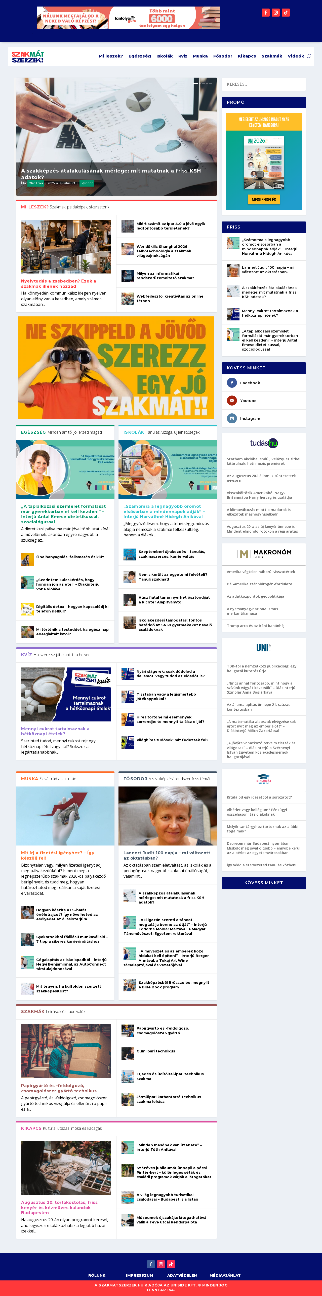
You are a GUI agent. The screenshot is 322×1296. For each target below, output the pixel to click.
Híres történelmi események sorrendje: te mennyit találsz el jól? (170, 719)
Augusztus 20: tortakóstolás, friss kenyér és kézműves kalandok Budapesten (59, 1207)
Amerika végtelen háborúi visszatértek (261, 571)
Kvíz (182, 56)
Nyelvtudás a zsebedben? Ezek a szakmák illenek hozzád (58, 284)
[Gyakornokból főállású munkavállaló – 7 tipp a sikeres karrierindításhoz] (27, 939)
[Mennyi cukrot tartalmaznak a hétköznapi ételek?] (66, 694)
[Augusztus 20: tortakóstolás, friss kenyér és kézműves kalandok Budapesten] (66, 1168)
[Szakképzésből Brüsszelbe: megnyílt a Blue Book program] (130, 985)
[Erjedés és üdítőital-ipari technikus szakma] (128, 1076)
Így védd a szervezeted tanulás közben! (261, 865)
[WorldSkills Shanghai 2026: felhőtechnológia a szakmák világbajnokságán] (128, 249)
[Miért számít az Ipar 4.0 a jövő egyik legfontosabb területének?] (128, 226)
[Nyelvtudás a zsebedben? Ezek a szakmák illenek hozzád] (66, 247)
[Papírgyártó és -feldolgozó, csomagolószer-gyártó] (128, 1031)
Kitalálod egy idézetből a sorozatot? (259, 797)
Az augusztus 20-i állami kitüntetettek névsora (261, 478)
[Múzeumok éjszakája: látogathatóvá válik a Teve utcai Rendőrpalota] (128, 1220)
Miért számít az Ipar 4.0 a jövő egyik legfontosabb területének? (171, 226)
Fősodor (222, 56)
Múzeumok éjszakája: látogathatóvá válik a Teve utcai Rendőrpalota (171, 1219)
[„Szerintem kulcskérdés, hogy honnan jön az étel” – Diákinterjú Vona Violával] (27, 582)
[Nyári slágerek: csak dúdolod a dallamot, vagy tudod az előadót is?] (128, 674)
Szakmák (272, 56)
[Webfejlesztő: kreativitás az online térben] (128, 299)
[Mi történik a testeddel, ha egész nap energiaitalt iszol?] (27, 632)
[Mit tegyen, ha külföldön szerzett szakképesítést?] (27, 989)
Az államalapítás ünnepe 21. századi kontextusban (259, 706)
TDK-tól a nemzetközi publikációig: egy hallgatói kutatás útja (262, 668)
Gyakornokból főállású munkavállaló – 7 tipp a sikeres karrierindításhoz (72, 939)
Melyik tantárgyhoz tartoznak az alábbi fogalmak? (262, 828)
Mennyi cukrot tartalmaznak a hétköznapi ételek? (55, 731)
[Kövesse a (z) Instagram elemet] (276, 13)
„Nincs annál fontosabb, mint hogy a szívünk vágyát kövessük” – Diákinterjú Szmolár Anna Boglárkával (261, 688)
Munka (200, 56)
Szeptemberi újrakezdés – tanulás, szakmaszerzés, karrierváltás (172, 553)
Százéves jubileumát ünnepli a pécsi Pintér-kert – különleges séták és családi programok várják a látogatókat (174, 1172)
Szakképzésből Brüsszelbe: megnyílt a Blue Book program (174, 984)
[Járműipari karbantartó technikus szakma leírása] (128, 1099)
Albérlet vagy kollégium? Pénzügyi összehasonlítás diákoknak (257, 812)
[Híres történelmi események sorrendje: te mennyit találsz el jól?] (128, 719)
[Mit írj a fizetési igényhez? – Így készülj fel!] (65, 816)
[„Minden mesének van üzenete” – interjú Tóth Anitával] (128, 1147)
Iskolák (164, 56)
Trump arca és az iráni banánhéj (256, 625)
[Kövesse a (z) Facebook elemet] (266, 13)
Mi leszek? (111, 56)
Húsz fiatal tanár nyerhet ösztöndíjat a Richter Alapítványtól (174, 599)
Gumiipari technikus (156, 1051)
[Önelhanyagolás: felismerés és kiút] (27, 559)
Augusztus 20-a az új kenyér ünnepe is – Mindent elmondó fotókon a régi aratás (262, 528)
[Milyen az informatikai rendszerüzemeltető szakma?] (128, 276)
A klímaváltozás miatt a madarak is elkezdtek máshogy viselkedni (259, 512)
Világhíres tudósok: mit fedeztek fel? (173, 740)
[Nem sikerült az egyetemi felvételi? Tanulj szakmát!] (130, 577)
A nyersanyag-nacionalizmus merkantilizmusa (252, 611)
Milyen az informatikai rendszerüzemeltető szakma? (165, 275)
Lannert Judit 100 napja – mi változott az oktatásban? (268, 269)
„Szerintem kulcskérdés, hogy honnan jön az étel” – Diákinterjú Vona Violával (68, 584)
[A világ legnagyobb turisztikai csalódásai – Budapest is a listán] (128, 1197)
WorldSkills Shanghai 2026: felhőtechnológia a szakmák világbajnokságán (164, 251)
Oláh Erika (36, 183)
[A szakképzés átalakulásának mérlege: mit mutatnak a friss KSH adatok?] (130, 895)
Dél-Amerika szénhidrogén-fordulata (259, 584)
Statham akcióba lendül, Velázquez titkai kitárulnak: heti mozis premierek (263, 461)
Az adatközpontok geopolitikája (255, 596)
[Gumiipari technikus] (128, 1053)
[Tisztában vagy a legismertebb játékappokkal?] (128, 697)
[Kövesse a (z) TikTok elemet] (286, 13)
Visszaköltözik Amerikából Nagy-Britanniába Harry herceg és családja (259, 495)
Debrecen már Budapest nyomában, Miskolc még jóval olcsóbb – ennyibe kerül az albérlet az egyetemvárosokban (263, 848)
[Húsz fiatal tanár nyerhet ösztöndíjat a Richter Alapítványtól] (130, 600)
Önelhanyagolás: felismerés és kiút (70, 557)
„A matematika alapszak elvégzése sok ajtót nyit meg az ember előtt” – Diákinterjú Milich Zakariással (261, 726)
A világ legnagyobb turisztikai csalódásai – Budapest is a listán (167, 1197)
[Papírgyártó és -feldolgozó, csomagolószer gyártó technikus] (66, 1051)
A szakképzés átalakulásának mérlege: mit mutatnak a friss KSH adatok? (171, 898)
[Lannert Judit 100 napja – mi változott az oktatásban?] (167, 816)
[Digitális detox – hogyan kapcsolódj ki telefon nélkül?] (27, 609)
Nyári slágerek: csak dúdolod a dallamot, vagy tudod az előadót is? (171, 673)
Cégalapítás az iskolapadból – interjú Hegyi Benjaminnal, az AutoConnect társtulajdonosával (71, 964)
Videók (296, 56)
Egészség (140, 56)
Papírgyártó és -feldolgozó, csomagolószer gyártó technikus (59, 1088)
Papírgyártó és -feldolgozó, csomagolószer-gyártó (163, 1030)
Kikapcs (247, 56)
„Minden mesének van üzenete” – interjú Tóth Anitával (169, 1147)
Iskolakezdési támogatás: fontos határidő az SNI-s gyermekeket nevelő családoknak (175, 625)
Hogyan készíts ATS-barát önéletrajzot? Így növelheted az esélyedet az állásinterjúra (67, 914)
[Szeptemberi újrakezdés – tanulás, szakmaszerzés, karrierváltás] (130, 554)
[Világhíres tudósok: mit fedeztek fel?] (128, 742)
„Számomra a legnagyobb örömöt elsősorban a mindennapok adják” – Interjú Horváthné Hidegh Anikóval (164, 511)
